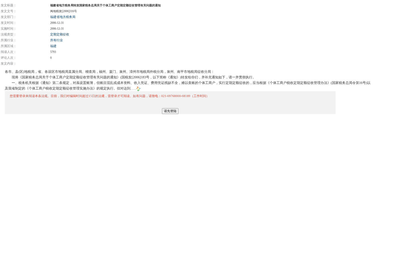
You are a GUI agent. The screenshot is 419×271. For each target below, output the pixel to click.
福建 (53, 46)
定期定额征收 (59, 34)
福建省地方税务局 (62, 17)
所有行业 (56, 40)
